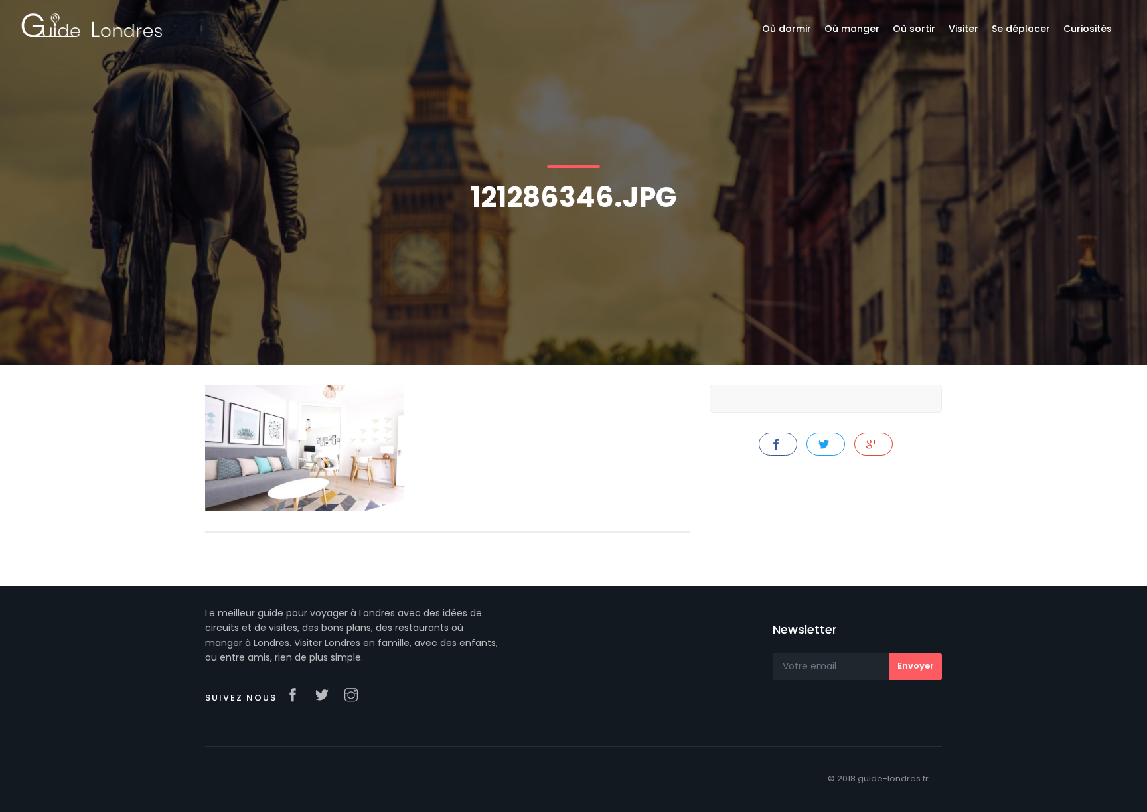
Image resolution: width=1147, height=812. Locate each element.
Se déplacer (1021, 28)
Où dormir (786, 28)
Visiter (963, 28)
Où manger (851, 28)
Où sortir (914, 28)
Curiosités (1087, 28)
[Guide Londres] (92, 24)
